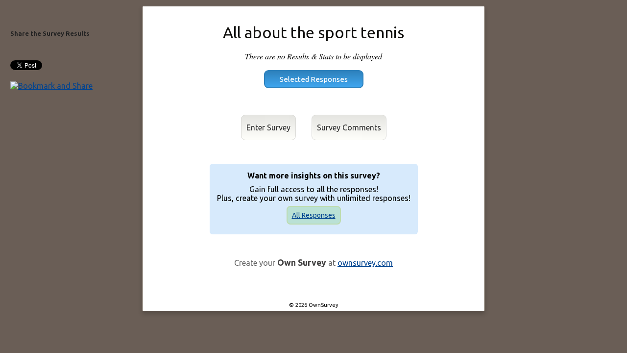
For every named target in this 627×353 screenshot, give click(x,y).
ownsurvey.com (365, 262)
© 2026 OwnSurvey (313, 305)
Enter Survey (268, 127)
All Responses (314, 215)
